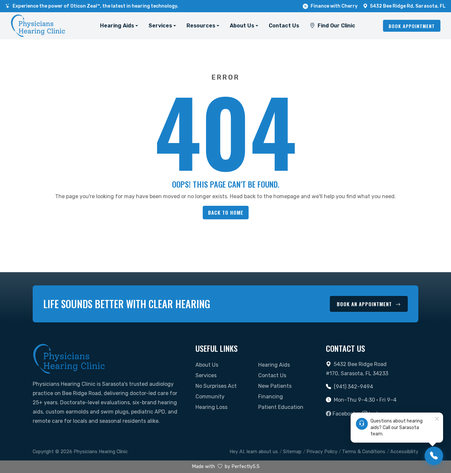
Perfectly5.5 (245, 466)
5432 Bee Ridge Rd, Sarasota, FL (408, 6)
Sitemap (292, 452)
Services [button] (160, 25)
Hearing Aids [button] (117, 25)
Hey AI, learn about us (253, 452)
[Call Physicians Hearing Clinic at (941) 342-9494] (434, 456)
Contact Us (284, 25)
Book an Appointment (365, 304)
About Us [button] (242, 25)
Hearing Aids (274, 365)
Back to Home (225, 212)
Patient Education (280, 407)
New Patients (275, 386)
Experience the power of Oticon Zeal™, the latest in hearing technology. (95, 6)
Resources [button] (201, 25)
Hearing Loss (211, 407)
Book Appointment (412, 25)
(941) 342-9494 (353, 386)
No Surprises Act (216, 386)
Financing (270, 396)
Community (210, 396)
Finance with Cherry (334, 6)
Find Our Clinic (336, 25)
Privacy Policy (321, 452)
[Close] (436, 419)
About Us (206, 365)
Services (206, 375)
